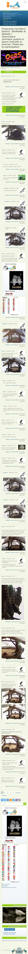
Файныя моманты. (6, 16)
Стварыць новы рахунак (9, 932)
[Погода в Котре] (6, 884)
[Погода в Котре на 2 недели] (9, 887)
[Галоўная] (13, 5)
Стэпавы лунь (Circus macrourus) (9, 24)
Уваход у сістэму (10, 929)
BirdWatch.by (8, 950)
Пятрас (3, 76)
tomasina (4, 445)
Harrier (3, 93)
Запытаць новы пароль (9, 934)
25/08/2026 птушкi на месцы (8, 13)
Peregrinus (6, 188)
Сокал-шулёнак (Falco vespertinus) (10, 21)
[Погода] (4, 885)
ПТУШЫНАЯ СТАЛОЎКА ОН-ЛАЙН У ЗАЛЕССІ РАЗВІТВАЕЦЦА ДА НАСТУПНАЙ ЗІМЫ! (14, 109)
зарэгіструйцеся (10, 67)
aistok (4, 175)
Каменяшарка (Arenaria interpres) (9, 22)
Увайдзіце (3, 67)
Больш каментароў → (7, 18)
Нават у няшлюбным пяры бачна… (10, 14)
